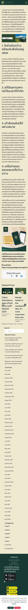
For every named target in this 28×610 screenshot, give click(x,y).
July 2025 (7, 404)
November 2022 (9, 482)
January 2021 (8, 508)
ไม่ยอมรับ (17, 607)
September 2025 (9, 396)
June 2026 (7, 370)
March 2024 (8, 456)
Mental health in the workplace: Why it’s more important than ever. (20, 307)
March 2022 (8, 497)
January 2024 (8, 463)
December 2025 (9, 385)
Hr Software (8, 545)
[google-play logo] (10, 574)
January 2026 (8, 382)
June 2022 (7, 489)
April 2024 (8, 452)
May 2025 (7, 411)
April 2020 (8, 519)
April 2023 (7, 478)
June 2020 (8, 512)
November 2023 (9, 471)
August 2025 (8, 400)
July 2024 (7, 441)
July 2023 (7, 474)
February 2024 (9, 460)
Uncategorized (9, 548)
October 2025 (8, 393)
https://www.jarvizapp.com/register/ (15, 267)
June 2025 (7, 408)
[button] (3, 305)
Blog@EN (7, 530)
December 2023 (9, 467)
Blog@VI (7, 541)
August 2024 (8, 437)
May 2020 (7, 515)
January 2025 (8, 426)
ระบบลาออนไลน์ (19, 261)
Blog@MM (7, 534)
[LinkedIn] (21, 276)
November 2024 (9, 430)
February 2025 (9, 422)
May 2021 (7, 504)
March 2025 (8, 419)
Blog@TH (7, 537)
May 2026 (7, 374)
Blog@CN (7, 526)
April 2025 (7, 415)
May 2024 (7, 448)
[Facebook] (12, 276)
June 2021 (7, 501)
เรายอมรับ (10, 607)
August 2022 (8, 486)
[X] (16, 276)
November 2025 (9, 389)
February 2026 (9, 378)
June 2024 (7, 445)
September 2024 (9, 434)
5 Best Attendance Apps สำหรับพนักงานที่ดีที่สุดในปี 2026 (7, 304)
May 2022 (7, 493)
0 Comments (5, 314)
